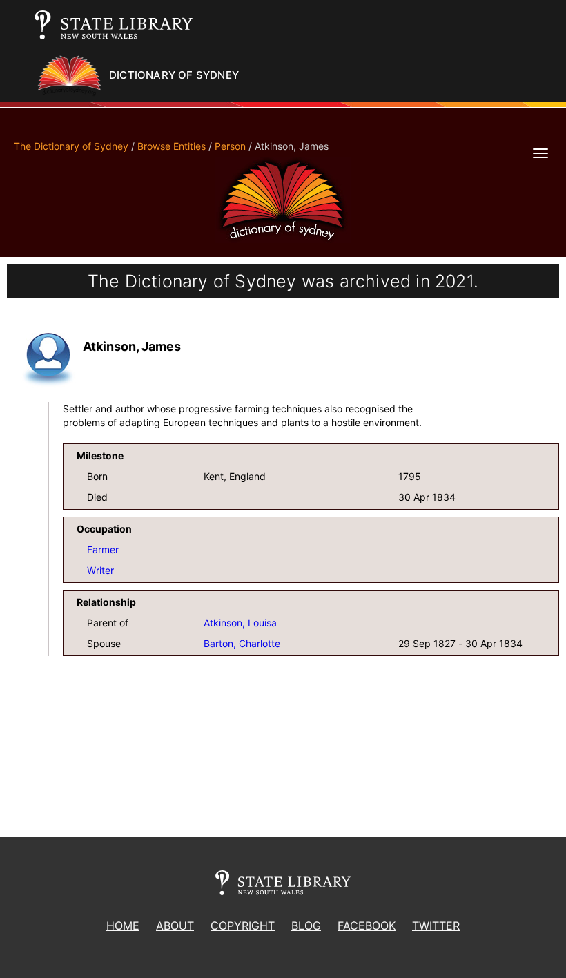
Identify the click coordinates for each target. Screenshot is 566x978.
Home (122, 925)
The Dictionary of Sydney (71, 146)
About (175, 925)
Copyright (243, 925)
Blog (306, 925)
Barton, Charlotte (242, 643)
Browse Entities (171, 146)
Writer (100, 570)
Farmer (103, 549)
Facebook (367, 925)
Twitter (436, 925)
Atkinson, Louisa (240, 623)
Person (230, 146)
